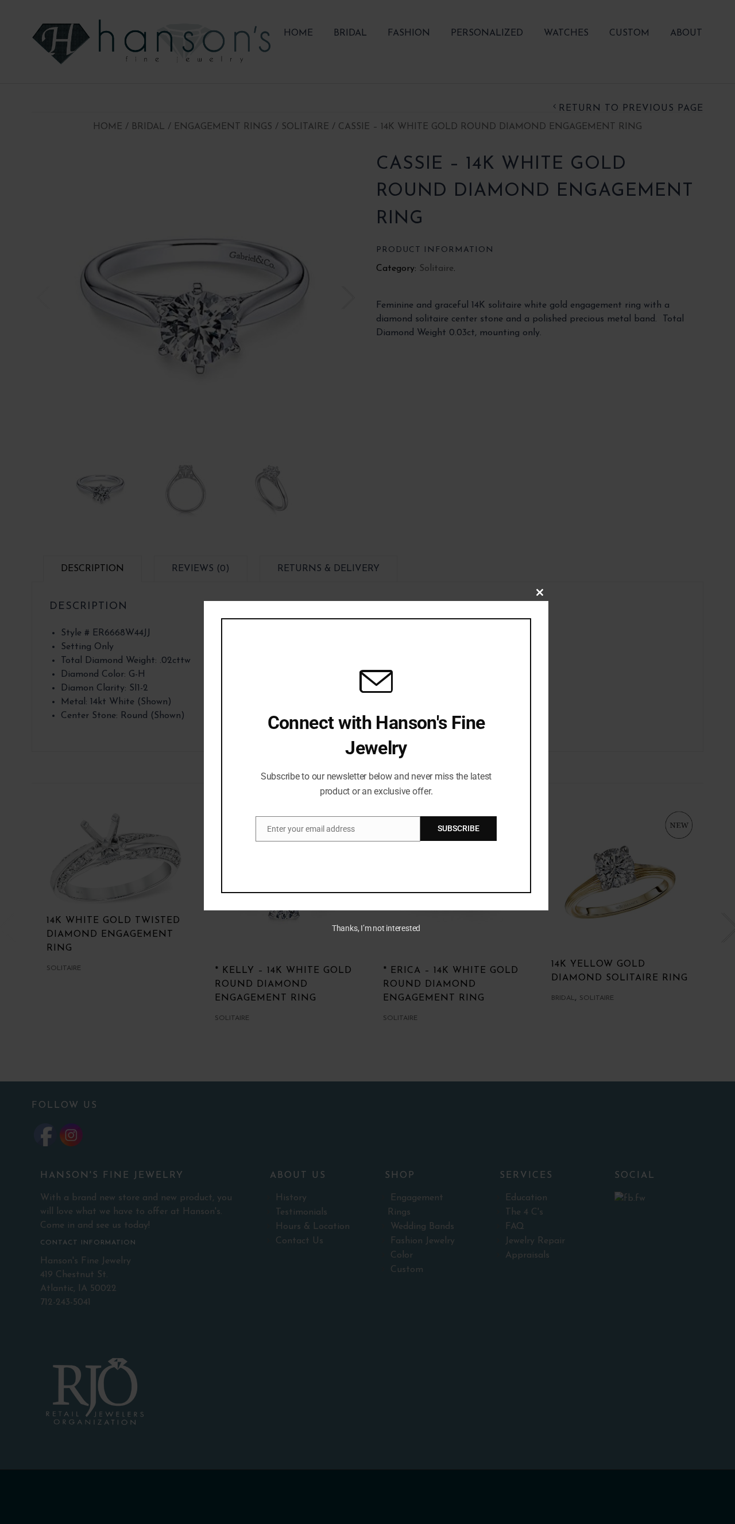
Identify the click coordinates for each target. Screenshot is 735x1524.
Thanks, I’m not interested (376, 928)
